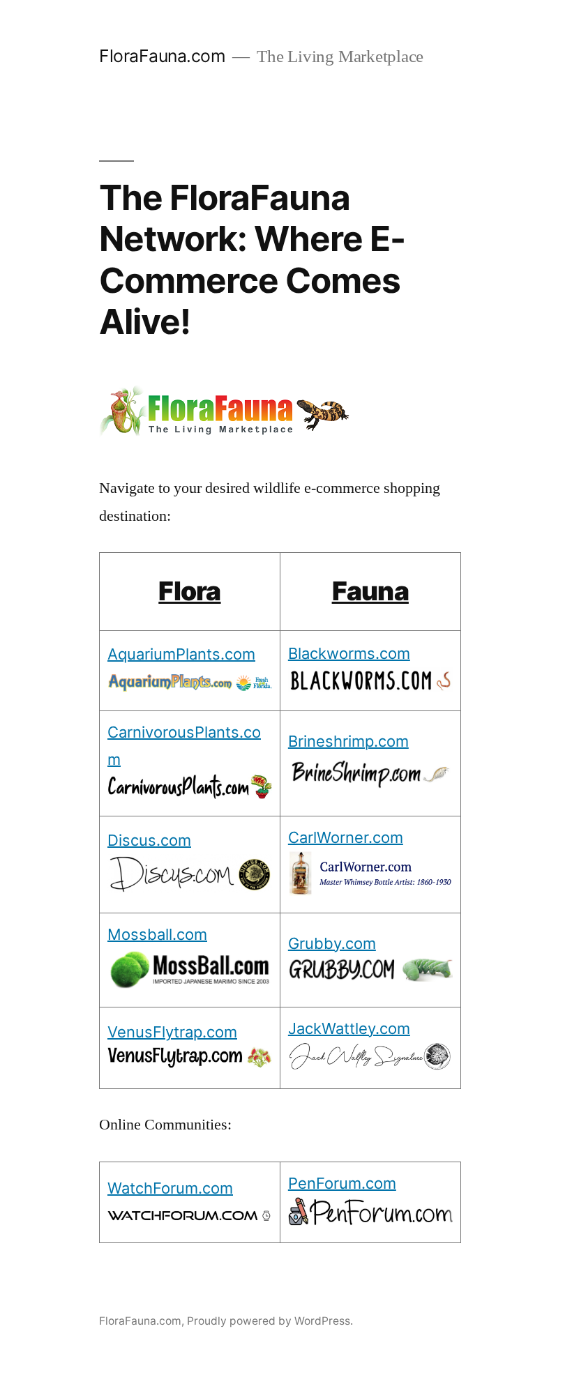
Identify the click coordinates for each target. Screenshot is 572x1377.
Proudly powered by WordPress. (270, 1320)
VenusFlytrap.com (172, 1032)
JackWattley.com (349, 1028)
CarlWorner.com (345, 837)
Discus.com (149, 840)
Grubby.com (332, 943)
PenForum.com (342, 1183)
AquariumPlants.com (181, 654)
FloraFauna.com (162, 55)
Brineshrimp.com (348, 741)
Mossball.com (157, 934)
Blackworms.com (349, 653)
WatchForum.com (170, 1188)
